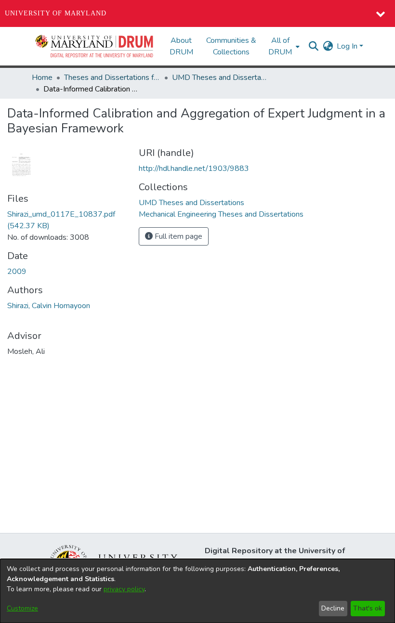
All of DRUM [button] (280, 46)
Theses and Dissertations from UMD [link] (112, 77)
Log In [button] (348, 46)
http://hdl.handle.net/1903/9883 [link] (194, 168)
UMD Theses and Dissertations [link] (220, 77)
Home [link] (42, 77)
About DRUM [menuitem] (181, 46)
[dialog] (197, 591)
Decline (332, 608)
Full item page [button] (177, 236)
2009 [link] (16, 271)
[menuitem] (283, 46)
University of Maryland (55, 13)
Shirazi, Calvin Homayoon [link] (48, 305)
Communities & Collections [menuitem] (231, 46)
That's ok (367, 608)
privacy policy (124, 589)
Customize (22, 608)
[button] (94, 46)
